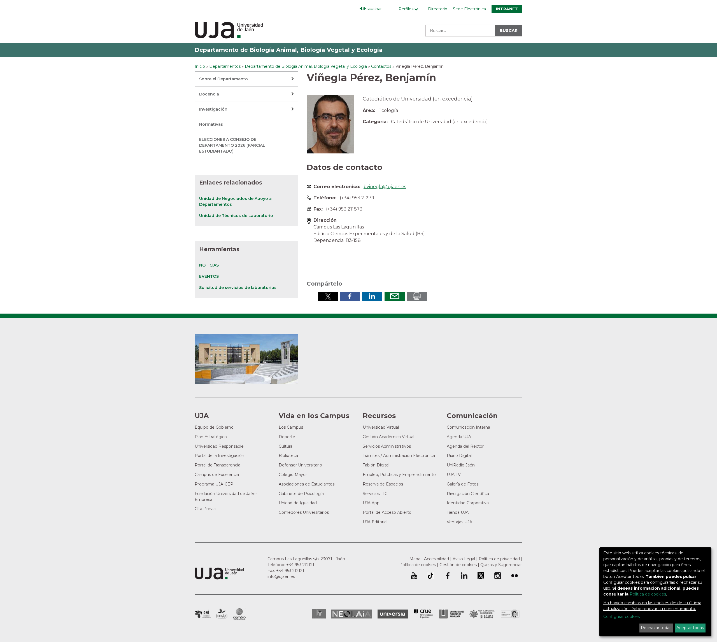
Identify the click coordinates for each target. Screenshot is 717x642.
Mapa (414, 558)
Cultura (285, 446)
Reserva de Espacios (383, 484)
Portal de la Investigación (219, 455)
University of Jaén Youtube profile (414, 575)
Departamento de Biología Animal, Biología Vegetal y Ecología (289, 49)
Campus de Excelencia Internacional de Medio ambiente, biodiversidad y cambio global (239, 614)
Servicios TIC (375, 493)
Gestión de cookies (458, 564)
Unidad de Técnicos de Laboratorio (236, 215)
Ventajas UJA (459, 521)
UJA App (371, 502)
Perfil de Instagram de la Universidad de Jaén (497, 575)
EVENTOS (209, 276)
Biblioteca (288, 455)
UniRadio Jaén (461, 465)
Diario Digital (459, 455)
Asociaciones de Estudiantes (306, 484)
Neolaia (351, 614)
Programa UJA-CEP (214, 484)
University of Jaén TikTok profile (430, 575)
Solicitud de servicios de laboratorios (237, 287)
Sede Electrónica (469, 8)
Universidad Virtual (381, 427)
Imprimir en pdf (417, 296)
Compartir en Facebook (350, 296)
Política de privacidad (499, 558)
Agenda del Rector (465, 446)
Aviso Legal (464, 558)
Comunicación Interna (468, 427)
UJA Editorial (375, 521)
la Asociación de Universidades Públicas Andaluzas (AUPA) (451, 614)
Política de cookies (417, 564)
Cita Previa (205, 508)
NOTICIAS (209, 265)
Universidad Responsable (219, 446)
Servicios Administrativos (387, 446)
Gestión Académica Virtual (388, 436)
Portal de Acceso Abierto (387, 512)
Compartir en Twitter (328, 296)
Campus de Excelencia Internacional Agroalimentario (221, 614)
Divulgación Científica (468, 493)
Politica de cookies (648, 594)
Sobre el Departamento (223, 78)
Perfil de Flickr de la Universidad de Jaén (514, 575)
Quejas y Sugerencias (501, 564)
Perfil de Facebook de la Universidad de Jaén (447, 575)
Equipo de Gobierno (214, 427)
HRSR (319, 613)
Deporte (287, 436)
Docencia (209, 94)
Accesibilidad (436, 558)
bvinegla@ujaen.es (385, 186)
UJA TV (454, 474)
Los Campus (291, 427)
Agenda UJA (459, 436)
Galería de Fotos (462, 484)
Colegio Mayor (293, 474)
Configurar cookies (621, 616)
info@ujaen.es (281, 576)
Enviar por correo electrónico (395, 296)
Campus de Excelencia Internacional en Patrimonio (203, 614)
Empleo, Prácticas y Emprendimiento (399, 474)
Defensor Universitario (300, 465)
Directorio (437, 8)
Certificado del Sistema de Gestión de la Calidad (510, 613)
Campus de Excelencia (217, 474)
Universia (393, 614)
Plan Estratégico (211, 436)
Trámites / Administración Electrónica (399, 455)
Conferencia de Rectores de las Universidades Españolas (423, 613)
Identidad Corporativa (468, 502)
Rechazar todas (656, 627)
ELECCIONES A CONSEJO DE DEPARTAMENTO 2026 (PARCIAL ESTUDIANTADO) (232, 145)
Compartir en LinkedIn (372, 296)
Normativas (211, 124)
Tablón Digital (376, 465)
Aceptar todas (690, 627)
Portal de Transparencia (217, 465)
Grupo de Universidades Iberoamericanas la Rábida (482, 614)
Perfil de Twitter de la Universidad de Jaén (481, 575)
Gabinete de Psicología (301, 493)
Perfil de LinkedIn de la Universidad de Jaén (464, 575)
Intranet (507, 8)
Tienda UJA (458, 512)
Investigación (213, 109)
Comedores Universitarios (304, 512)
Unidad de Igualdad (298, 502)
